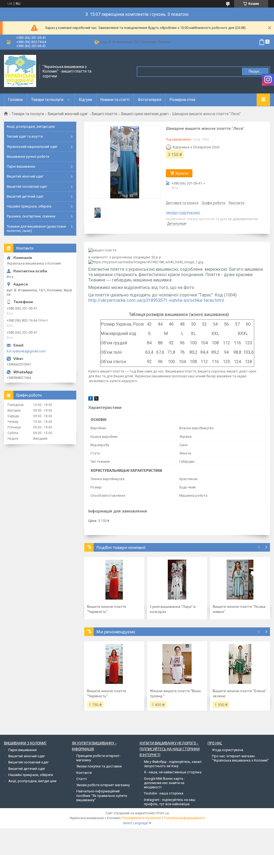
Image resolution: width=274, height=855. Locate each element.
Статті (81, 779)
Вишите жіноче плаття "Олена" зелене (239, 693)
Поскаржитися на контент (142, 818)
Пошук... (255, 71)
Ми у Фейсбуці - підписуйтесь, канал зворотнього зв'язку (172, 764)
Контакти (84, 773)
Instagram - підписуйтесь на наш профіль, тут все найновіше (169, 802)
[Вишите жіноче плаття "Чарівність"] (114, 580)
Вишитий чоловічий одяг (27, 186)
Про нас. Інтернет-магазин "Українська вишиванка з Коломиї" (240, 758)
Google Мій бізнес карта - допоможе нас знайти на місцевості (164, 783)
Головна (15, 99)
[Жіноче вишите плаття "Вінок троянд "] (177, 664)
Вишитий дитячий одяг (25, 196)
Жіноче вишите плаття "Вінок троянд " (175, 693)
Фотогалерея (149, 99)
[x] (96, 399)
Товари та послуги (47, 99)
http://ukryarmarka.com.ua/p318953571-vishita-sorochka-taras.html (156, 300)
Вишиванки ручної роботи (28, 157)
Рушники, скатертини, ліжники (31, 216)
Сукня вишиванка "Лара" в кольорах (173, 609)
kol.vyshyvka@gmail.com (26, 351)
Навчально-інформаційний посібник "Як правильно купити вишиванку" (101, 795)
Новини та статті (115, 99)
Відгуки (85, 99)
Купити (182, 173)
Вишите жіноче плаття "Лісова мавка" (239, 609)
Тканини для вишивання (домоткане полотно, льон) (36, 228)
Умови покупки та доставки (99, 766)
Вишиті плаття (104, 114)
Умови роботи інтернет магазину (103, 785)
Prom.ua (163, 813)
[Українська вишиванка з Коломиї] (20, 71)
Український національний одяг (32, 147)
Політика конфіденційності (184, 818)
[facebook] (90, 399)
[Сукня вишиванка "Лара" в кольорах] (177, 580)
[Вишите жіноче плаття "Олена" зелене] (240, 664)
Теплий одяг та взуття (25, 136)
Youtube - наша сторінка (163, 793)
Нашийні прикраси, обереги (29, 206)
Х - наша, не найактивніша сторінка (172, 772)
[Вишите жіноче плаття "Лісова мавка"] (240, 580)
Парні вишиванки (21, 166)
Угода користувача (227, 750)
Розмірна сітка (182, 99)
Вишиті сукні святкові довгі (145, 114)
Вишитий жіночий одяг (68, 114)
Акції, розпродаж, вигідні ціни (31, 127)
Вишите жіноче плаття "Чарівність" (106, 609)
